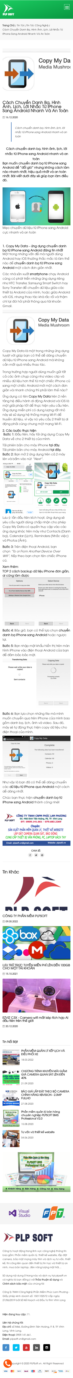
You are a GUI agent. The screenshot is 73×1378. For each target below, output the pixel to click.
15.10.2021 (12, 973)
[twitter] (36, 855)
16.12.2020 (12, 117)
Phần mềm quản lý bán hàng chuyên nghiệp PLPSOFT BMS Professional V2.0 (40, 1115)
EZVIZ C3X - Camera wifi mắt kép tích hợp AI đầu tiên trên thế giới (35, 1019)
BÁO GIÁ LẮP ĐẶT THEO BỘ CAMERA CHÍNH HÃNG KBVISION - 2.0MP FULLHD (45, 1095)
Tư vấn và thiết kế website (37, 1132)
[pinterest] (42, 855)
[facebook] (30, 855)
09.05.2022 (12, 921)
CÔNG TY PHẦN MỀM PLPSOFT (25, 915)
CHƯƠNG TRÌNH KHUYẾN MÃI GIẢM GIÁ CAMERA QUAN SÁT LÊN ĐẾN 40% (44, 1074)
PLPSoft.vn (36, 1363)
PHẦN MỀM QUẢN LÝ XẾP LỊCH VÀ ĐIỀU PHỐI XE (43, 1052)
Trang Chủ (9, 25)
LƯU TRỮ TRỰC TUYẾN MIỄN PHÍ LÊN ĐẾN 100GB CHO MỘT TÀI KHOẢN (36, 966)
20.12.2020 (12, 1026)
